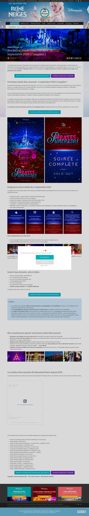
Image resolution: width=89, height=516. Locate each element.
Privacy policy (45, 265)
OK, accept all (44, 257)
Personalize (45, 262)
